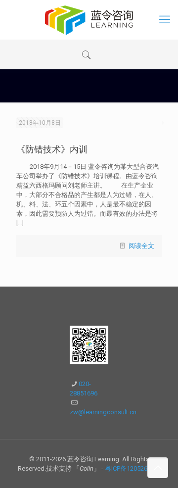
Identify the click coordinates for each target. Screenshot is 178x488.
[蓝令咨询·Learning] (89, 20)
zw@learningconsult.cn (103, 412)
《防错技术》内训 (52, 149)
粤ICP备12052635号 (133, 468)
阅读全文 (141, 245)
